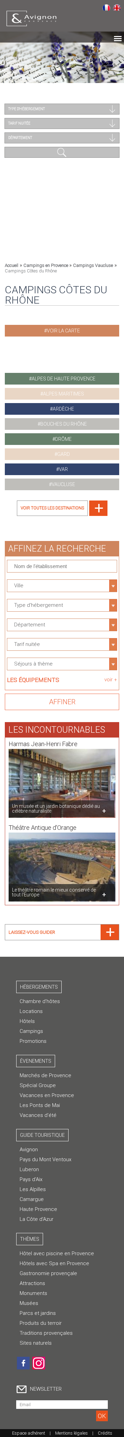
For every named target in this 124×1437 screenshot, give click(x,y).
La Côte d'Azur (36, 1219)
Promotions (33, 1041)
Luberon (29, 1169)
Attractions (32, 1283)
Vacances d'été (38, 1115)
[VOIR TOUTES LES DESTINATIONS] (62, 514)
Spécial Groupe (38, 1085)
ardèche (63, 409)
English (117, 7)
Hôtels (27, 1021)
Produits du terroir (41, 1323)
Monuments (33, 1293)
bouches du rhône (63, 424)
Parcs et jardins (38, 1313)
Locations (31, 1011)
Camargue (32, 1199)
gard (63, 454)
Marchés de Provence (45, 1075)
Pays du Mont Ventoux (45, 1159)
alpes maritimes (63, 394)
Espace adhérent (28, 1433)
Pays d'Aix (31, 1179)
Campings (31, 1031)
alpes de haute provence (63, 378)
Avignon (29, 1149)
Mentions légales (71, 1433)
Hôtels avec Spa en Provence (54, 1263)
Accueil (11, 265)
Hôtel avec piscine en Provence (57, 1253)
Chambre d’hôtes (40, 1001)
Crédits (105, 1433)
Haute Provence (38, 1209)
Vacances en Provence (47, 1095)
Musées (29, 1303)
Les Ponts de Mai (40, 1105)
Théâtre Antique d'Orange (42, 827)
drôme (63, 439)
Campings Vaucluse (93, 265)
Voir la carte (63, 330)
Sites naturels (36, 1343)
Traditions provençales (46, 1333)
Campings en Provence (46, 265)
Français (106, 7)
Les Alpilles (33, 1189)
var (63, 469)
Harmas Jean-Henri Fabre (43, 743)
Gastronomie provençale (48, 1273)
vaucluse (63, 484)
